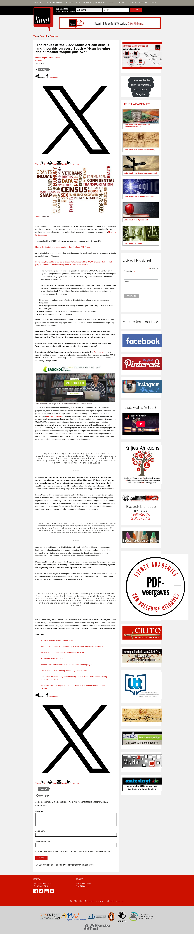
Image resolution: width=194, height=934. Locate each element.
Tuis (35, 36)
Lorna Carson (54, 57)
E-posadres (129, 271)
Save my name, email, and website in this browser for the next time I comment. (74, 851)
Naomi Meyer (41, 57)
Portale (122, 3)
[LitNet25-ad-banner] (110, 23)
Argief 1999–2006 (83, 884)
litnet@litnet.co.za (44, 884)
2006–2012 (140, 518)
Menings (69, 3)
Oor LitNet (38, 3)
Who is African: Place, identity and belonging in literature (64, 670)
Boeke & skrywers (84, 3)
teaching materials (54, 416)
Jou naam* (40, 831)
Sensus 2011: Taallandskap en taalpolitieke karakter (62, 652)
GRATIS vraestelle (141, 85)
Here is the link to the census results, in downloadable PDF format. (63, 247)
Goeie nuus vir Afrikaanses (52, 658)
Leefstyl (112, 3)
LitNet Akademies (141, 80)
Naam (126, 282)
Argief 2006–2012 (83, 886)
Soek (135, 10)
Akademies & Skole (54, 3)
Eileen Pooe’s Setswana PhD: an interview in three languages (66, 664)
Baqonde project (100, 352)
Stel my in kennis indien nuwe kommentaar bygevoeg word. (66, 865)
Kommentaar (141, 89)
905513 (38, 216)
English (132, 3)
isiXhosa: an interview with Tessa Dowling (58, 640)
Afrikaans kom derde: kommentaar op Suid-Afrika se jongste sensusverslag (72, 646)
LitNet (153, 3)
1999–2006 (140, 514)
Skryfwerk (100, 3)
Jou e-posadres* (43, 841)
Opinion (54, 36)
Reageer (39, 811)
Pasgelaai (143, 3)
